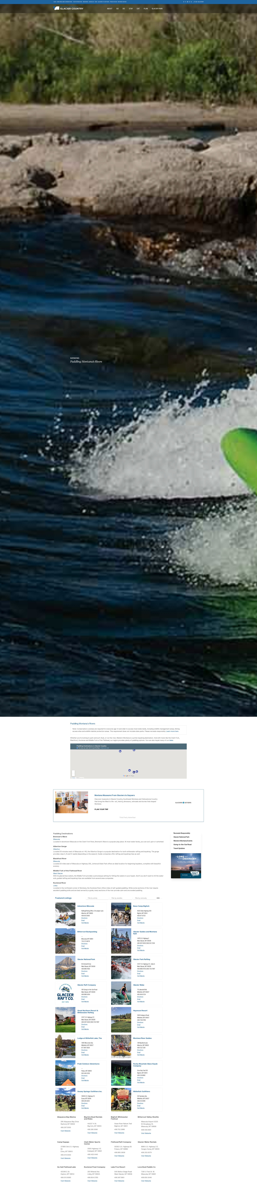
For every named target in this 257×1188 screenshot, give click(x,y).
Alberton (56, 849)
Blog (55, 2)
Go (117, 8)
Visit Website (85, 923)
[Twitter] (185, 2)
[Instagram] (189, 2)
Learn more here (172, 731)
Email (83, 920)
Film (96, 2)
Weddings (85, 2)
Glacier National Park (181, 837)
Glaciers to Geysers (103, 2)
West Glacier (58, 873)
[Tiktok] (194, 2)
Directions (84, 918)
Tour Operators (77, 2)
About (109, 8)
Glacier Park (157, 8)
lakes (171, 740)
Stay (131, 8)
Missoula (56, 839)
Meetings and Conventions (64, 2)
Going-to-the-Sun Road (182, 844)
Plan (146, 8)
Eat (138, 8)
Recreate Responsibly (181, 833)
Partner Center (122, 2)
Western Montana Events (182, 841)
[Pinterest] (187, 2)
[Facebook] (183, 2)
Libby (55, 885)
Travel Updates (179, 848)
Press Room (113, 2)
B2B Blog (91, 2)
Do (124, 8)
